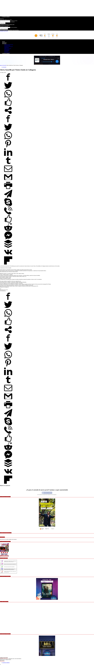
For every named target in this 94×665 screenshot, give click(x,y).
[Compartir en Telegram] (8, 197)
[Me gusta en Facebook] (8, 105)
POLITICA (6, 51)
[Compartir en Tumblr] (8, 164)
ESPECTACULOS (7, 48)
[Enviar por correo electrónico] (8, 172)
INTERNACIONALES (8, 46)
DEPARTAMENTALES (8, 44)
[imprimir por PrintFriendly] (8, 189)
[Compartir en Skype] (8, 205)
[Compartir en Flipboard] (8, 264)
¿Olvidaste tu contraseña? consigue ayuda (7, 24)
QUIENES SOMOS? (6, 16)
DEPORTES (6, 47)
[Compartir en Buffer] (8, 247)
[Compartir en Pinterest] (8, 147)
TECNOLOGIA (7, 52)
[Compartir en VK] (8, 255)
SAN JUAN (4, 42)
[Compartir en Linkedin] (8, 155)
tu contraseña (12, 21)
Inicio (1, 65)
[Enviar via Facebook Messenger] (8, 239)
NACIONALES (7, 45)
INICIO (3, 41)
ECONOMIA (6, 50)
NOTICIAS (4, 43)
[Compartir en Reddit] (8, 230)
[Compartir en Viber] (8, 214)
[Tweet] (8, 89)
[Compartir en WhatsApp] (8, 97)
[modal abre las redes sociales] (8, 114)
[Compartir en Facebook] (8, 80)
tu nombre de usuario (13, 20)
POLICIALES (6, 49)
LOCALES (4, 65)
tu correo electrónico (13, 27)
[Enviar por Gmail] (8, 180)
